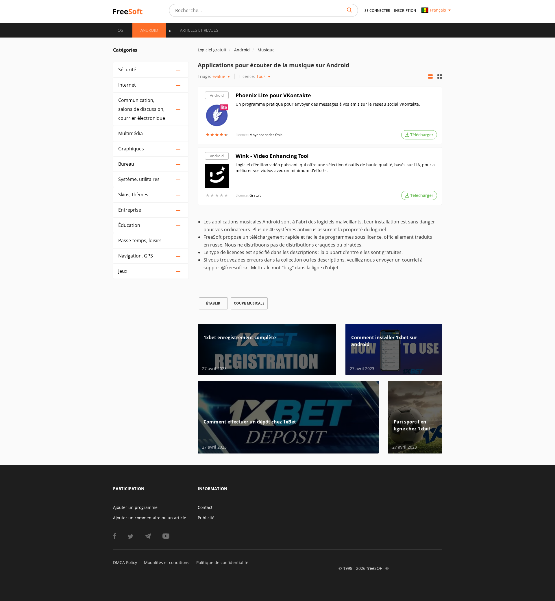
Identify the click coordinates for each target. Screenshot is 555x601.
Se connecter (377, 10)
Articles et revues (199, 30)
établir (213, 303)
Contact (205, 507)
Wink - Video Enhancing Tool (272, 155)
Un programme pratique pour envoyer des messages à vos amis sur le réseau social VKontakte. (328, 104)
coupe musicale (249, 303)
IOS (119, 30)
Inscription (405, 10)
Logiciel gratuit (212, 50)
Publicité (206, 517)
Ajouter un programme (135, 507)
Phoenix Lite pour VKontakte (273, 95)
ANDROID (149, 30)
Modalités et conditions (166, 562)
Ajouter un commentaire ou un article (149, 517)
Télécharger (421, 134)
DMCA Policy (125, 562)
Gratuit (255, 195)
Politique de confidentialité (222, 562)
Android (217, 95)
